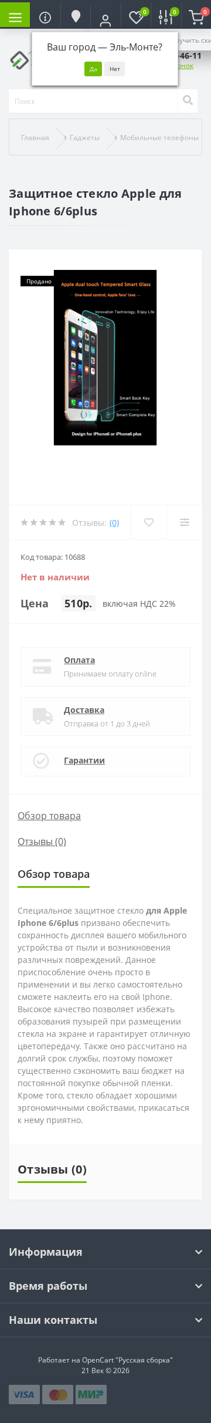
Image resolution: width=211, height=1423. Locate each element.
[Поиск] (188, 101)
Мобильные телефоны (159, 138)
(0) (114, 522)
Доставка (84, 709)
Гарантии (84, 760)
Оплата (79, 659)
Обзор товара (49, 815)
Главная (35, 138)
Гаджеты (85, 138)
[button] (105, 20)
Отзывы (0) (42, 841)
